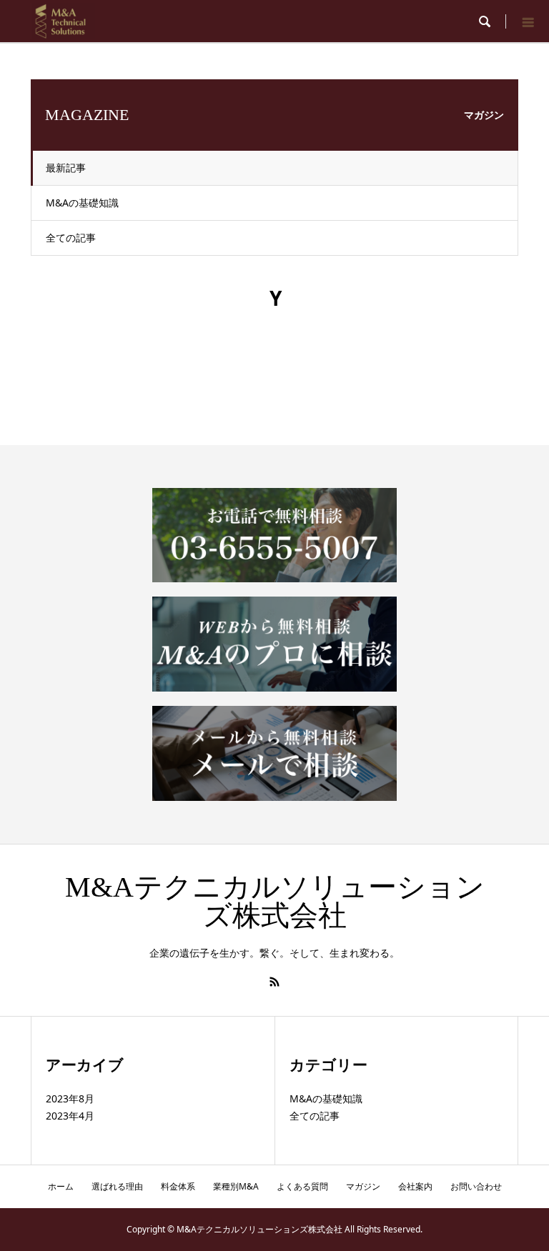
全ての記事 (71, 237)
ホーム (61, 1186)
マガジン (363, 1186)
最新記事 (66, 167)
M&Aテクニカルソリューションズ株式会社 (275, 901)
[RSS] (274, 982)
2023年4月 (70, 1115)
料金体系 (178, 1186)
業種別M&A (236, 1186)
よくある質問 (302, 1186)
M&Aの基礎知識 (82, 202)
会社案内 (415, 1186)
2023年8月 (70, 1098)
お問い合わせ (476, 1186)
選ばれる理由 (117, 1186)
